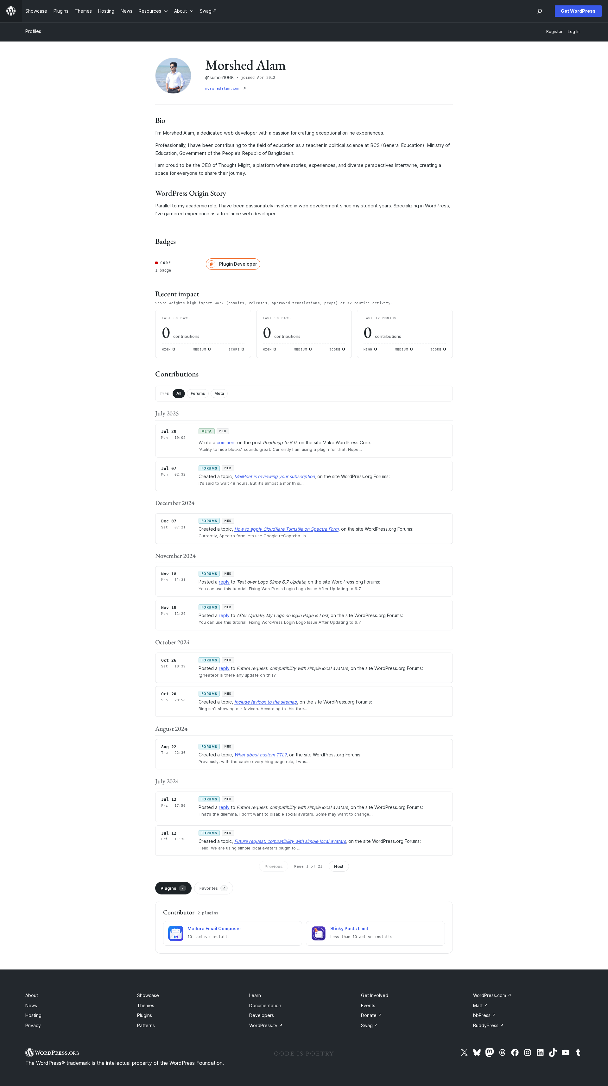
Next (339, 866)
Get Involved (374, 995)
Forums (198, 393)
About (31, 995)
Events (368, 1005)
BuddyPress (488, 1025)
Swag (369, 1025)
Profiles (33, 31)
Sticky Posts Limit (349, 928)
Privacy (33, 1025)
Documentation (265, 1005)
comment (226, 442)
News (31, 1005)
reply (224, 581)
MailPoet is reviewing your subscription (274, 476)
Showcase (148, 995)
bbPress (484, 1015)
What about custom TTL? (260, 754)
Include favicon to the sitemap (265, 701)
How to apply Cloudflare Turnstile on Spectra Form (286, 529)
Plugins (172, 888)
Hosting (33, 1015)
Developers (261, 1015)
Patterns (146, 1025)
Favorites (212, 888)
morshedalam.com (223, 88)
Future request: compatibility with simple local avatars (290, 841)
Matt (480, 1005)
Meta (219, 393)
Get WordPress (578, 11)
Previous (273, 866)
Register (554, 31)
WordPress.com (492, 995)
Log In (574, 31)
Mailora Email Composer (214, 928)
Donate (371, 1015)
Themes (145, 1005)
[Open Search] (539, 11)
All (178, 393)
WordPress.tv (266, 1025)
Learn (255, 995)
